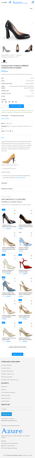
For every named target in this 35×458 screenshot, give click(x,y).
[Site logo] (20, 2)
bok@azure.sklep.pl (12, 448)
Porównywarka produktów (8, 392)
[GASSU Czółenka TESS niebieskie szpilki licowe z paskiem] (9, 284)
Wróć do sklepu (17, 354)
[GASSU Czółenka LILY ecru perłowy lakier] (9, 329)
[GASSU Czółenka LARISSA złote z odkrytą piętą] (26, 284)
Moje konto (4, 386)
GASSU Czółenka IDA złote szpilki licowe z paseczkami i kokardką (25, 317)
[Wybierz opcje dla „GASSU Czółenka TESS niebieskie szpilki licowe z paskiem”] (14, 278)
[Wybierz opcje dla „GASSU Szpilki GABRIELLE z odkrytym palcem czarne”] (31, 210)
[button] (3, 24)
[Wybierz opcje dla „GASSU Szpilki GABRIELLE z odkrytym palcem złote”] (14, 233)
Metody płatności (6, 398)
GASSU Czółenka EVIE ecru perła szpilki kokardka (8, 272)
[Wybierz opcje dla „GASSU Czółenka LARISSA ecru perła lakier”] (14, 300)
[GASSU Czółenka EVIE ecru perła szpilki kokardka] (9, 261)
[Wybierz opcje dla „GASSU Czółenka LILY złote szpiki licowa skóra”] (31, 323)
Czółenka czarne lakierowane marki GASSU (9, 225)
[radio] (2, 102)
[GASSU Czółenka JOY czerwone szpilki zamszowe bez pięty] (26, 261)
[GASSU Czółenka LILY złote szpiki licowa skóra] (26, 329)
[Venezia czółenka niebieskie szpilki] (26, 238)
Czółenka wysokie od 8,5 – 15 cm (10, 57)
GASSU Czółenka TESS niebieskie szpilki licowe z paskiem (9, 294)
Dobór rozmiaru (5, 401)
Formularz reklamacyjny (7, 371)
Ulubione (3, 389)
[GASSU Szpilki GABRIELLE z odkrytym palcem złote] (9, 238)
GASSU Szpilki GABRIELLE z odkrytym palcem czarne (26, 225)
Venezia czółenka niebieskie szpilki (23, 248)
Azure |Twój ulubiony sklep (14, 455)
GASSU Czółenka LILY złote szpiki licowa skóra (25, 338)
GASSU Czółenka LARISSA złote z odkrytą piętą (25, 293)
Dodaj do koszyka (16, 106)
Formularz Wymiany (6, 365)
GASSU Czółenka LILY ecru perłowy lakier (9, 338)
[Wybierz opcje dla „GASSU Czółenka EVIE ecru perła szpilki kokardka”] (14, 255)
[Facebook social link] (6, 131)
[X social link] (8, 131)
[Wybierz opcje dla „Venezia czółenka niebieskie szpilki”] (31, 233)
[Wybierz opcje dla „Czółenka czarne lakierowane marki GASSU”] (14, 210)
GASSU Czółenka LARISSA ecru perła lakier (9, 316)
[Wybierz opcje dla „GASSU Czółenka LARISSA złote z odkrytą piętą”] (31, 278)
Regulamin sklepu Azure (7, 374)
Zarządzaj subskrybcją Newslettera (10, 425)
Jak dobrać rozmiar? (20, 177)
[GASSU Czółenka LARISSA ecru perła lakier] (9, 306)
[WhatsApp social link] (12, 131)
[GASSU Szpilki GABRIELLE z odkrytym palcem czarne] (26, 216)
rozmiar (3, 99)
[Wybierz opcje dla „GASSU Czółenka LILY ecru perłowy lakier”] (14, 323)
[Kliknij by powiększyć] (4, 38)
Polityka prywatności (6, 377)
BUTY (12, 55)
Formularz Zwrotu (6, 368)
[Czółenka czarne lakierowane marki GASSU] (9, 216)
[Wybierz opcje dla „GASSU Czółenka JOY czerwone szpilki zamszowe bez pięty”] (31, 255)
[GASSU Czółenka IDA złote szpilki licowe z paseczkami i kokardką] (26, 306)
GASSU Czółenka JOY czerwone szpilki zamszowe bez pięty (24, 272)
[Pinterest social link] (10, 131)
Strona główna (5, 55)
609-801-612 (11, 445)
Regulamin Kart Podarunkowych (9, 379)
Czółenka (18, 55)
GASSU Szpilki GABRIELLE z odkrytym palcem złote (9, 248)
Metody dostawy (5, 395)
